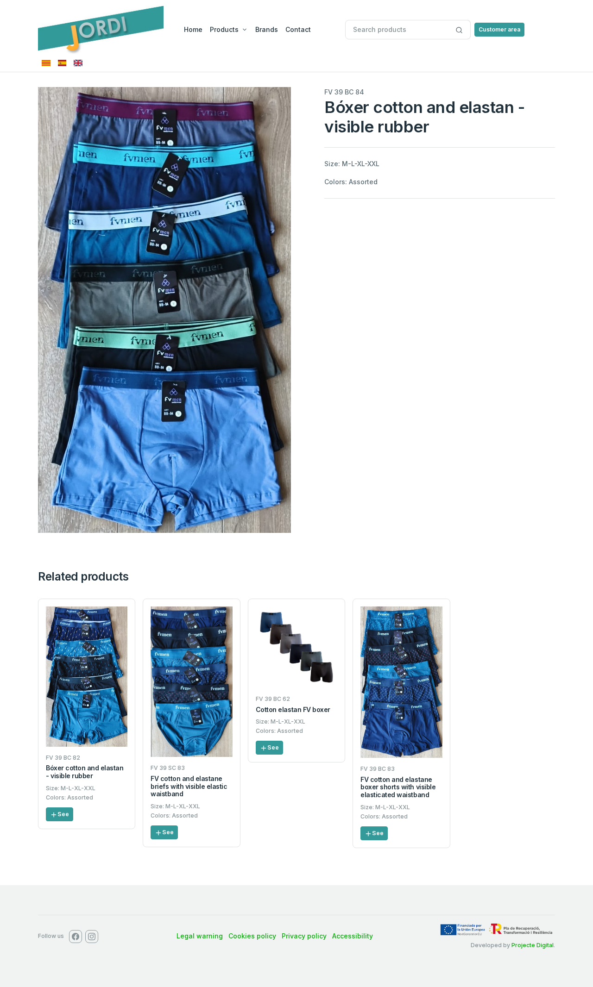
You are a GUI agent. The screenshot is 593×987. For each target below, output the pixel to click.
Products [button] (224, 29)
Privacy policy (304, 936)
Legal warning (200, 936)
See (63, 814)
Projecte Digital (532, 945)
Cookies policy (252, 936)
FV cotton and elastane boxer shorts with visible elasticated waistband (397, 787)
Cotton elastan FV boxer (293, 709)
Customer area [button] (499, 29)
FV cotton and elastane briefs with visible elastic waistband (189, 786)
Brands (266, 29)
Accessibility (352, 936)
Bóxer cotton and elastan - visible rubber (84, 772)
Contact (298, 29)
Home (193, 29)
